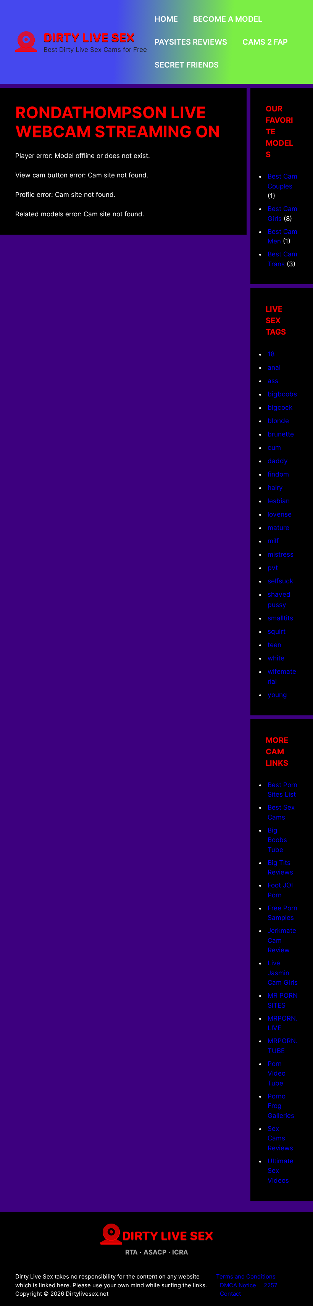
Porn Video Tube (277, 1073)
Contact (230, 1293)
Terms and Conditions (246, 1276)
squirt (277, 631)
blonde (278, 421)
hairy (275, 487)
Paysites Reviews (191, 42)
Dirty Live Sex (89, 37)
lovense (280, 514)
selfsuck (280, 581)
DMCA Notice (238, 1285)
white (276, 658)
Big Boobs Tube (277, 839)
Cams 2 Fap (265, 42)
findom (278, 474)
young (277, 695)
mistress (281, 554)
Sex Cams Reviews (280, 1138)
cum (274, 447)
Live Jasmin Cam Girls (283, 972)
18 (271, 354)
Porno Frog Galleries (281, 1105)
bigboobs (282, 394)
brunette (281, 434)
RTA (131, 1252)
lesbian (279, 501)
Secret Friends (187, 64)
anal (274, 367)
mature (278, 527)
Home (166, 19)
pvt (273, 568)
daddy (278, 461)
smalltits (280, 618)
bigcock (280, 407)
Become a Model (227, 19)
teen (274, 645)
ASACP (155, 1252)
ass (273, 381)
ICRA (180, 1252)
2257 (271, 1285)
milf (273, 541)
